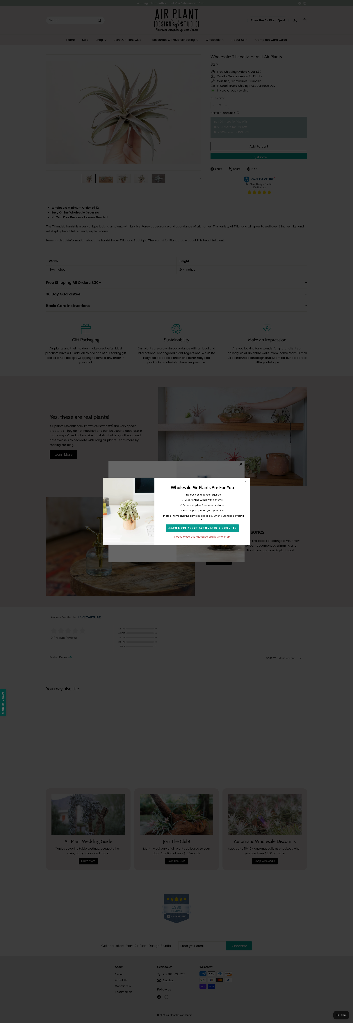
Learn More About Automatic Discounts (202, 528)
